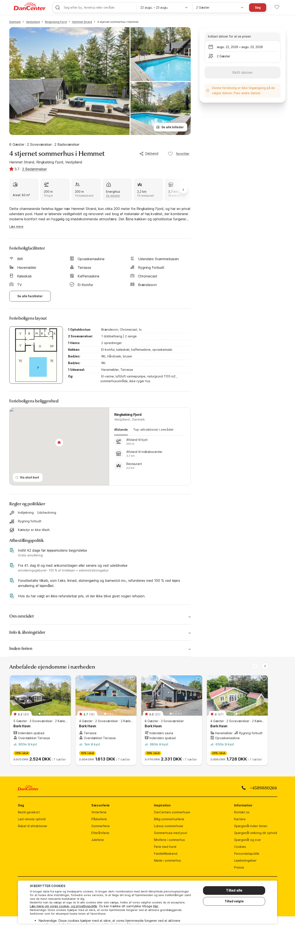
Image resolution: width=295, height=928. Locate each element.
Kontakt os (241, 812)
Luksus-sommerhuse (168, 826)
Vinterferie (98, 812)
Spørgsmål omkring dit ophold (255, 833)
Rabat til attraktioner (32, 826)
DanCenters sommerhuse (172, 812)
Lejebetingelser (245, 860)
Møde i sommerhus (167, 860)
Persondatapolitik (246, 853)
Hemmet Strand (82, 21)
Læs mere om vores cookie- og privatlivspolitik (63, 906)
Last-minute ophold (32, 819)
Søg (258, 7)
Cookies (240, 846)
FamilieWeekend (165, 853)
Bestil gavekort (29, 812)
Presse (239, 867)
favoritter (182, 153)
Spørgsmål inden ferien (250, 826)
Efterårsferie (100, 833)
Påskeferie (99, 819)
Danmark (15, 21)
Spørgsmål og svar (247, 840)
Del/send (151, 153)
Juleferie (97, 840)
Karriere (240, 819)
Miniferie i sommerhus (169, 840)
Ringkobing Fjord (56, 21)
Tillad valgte (234, 901)
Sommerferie (100, 826)
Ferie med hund (165, 846)
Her (155, 906)
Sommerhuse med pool (170, 833)
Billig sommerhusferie (169, 819)
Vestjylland (33, 21)
